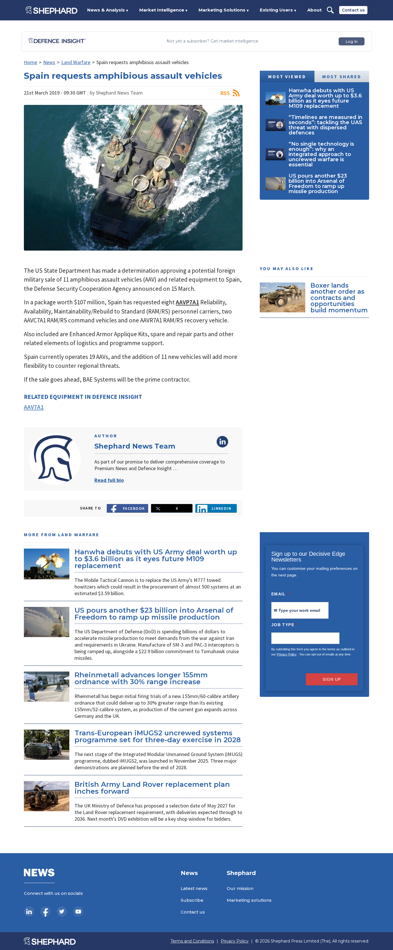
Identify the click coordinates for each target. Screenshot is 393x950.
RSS (225, 93)
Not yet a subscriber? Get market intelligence (212, 41)
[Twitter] (62, 911)
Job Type (283, 624)
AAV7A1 (34, 407)
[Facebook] (45, 911)
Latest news (194, 888)
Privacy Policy (287, 654)
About (314, 10)
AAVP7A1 (187, 302)
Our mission (240, 888)
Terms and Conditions (192, 941)
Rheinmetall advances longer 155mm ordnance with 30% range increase (141, 678)
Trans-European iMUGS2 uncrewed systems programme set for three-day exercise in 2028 (158, 736)
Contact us (353, 10)
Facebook (134, 508)
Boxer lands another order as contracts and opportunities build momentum (339, 298)
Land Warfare (75, 62)
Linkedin (222, 508)
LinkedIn (222, 441)
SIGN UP (332, 679)
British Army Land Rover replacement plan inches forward (152, 787)
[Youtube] (78, 911)
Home (30, 62)
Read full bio (109, 480)
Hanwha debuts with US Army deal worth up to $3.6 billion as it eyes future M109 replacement (156, 559)
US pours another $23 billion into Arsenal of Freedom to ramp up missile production (154, 613)
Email (280, 594)
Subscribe (192, 900)
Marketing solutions (249, 900)
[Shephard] (51, 10)
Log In (352, 41)
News (49, 62)
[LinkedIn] (29, 911)
